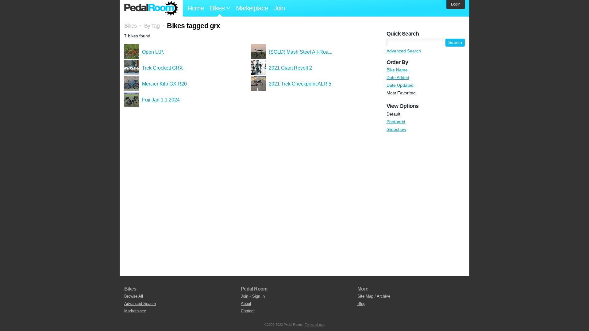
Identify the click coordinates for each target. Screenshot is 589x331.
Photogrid (396, 121)
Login (455, 4)
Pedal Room (151, 8)
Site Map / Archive (373, 296)
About (246, 303)
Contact (248, 311)
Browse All (133, 296)
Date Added (398, 77)
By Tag (152, 26)
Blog (361, 303)
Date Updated (400, 85)
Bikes (130, 26)
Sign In (258, 296)
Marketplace (252, 8)
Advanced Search (404, 50)
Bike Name (397, 69)
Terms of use (315, 324)
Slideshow (396, 129)
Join (279, 8)
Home (195, 8)
